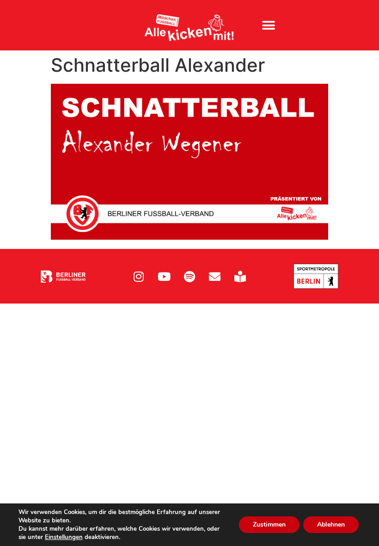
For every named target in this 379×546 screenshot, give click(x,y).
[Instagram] (138, 276)
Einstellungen (64, 537)
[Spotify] (189, 276)
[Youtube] (164, 276)
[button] (268, 25)
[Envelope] (214, 276)
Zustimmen (269, 524)
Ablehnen (331, 524)
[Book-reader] (240, 276)
